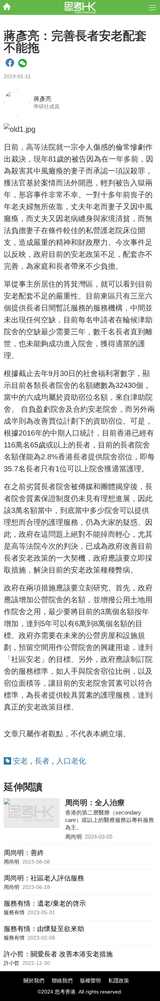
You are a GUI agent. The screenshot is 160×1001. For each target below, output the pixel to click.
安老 (20, 761)
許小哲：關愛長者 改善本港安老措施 (58, 954)
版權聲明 (90, 981)
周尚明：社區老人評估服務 (44, 878)
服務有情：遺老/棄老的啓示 (45, 903)
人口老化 (71, 761)
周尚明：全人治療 (95, 802)
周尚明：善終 (24, 853)
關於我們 (33, 981)
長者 (42, 761)
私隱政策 (118, 981)
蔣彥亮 (42, 99)
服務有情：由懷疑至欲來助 (44, 929)
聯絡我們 (62, 981)
